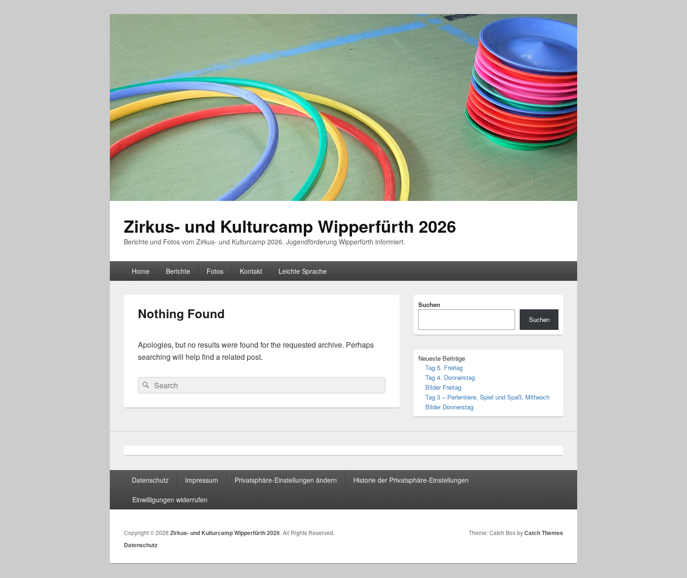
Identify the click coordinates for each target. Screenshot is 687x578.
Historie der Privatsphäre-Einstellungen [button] (411, 480)
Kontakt (251, 271)
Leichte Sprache (303, 271)
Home (141, 271)
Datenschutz (150, 480)
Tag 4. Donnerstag (450, 377)
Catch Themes (543, 532)
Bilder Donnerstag (449, 406)
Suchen (429, 304)
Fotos (215, 271)
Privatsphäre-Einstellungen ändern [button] (286, 480)
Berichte (178, 271)
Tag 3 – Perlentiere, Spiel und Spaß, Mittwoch (487, 396)
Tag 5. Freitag (444, 367)
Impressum (201, 480)
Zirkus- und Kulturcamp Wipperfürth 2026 (290, 226)
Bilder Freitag (443, 387)
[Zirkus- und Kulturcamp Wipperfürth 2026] (343, 198)
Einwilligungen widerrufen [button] (170, 499)
